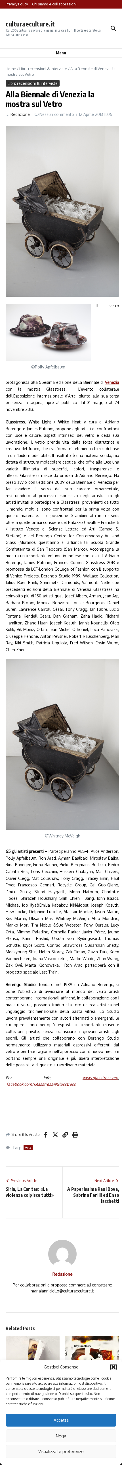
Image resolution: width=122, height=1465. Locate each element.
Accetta (61, 1420)
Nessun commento (56, 114)
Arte (28, 1147)
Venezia (112, 382)
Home (11, 68)
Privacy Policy (17, 4)
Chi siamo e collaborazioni (54, 4)
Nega (61, 1436)
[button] (113, 1367)
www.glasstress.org (100, 1077)
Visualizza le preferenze (61, 1451)
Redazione (20, 114)
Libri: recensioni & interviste (43, 68)
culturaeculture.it (30, 24)
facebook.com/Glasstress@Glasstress (41, 1084)
